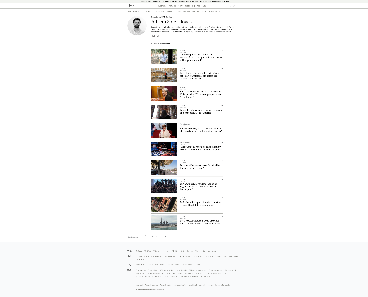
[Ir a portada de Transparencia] (130, 269)
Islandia (197, 1)
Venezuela (182, 1)
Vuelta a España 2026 (154, 1)
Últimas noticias (216, 1)
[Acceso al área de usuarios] (234, 5)
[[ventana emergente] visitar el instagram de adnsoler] (158, 35)
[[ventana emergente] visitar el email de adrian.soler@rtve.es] (153, 35)
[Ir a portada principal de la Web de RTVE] (130, 250)
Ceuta (162, 1)
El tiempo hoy (190, 1)
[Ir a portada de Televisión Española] (130, 255)
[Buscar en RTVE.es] (230, 5)
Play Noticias (225, 1)
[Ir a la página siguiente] (165, 236)
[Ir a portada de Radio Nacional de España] (130, 264)
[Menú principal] (239, 5)
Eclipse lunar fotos (205, 1)
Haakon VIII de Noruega (171, 1)
